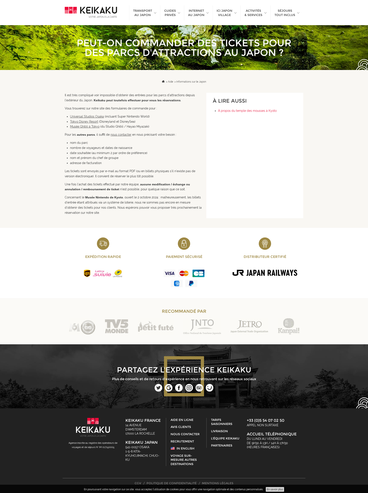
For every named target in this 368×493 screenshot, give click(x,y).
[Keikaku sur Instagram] (189, 391)
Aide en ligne (182, 420)
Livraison (219, 431)
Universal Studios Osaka (87, 116)
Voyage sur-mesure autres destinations (184, 460)
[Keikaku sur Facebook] (179, 391)
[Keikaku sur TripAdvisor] (199, 391)
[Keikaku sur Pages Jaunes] (209, 391)
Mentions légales (217, 483)
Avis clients (181, 427)
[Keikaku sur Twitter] (158, 391)
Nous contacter (185, 434)
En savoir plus (275, 489)
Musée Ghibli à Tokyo (84, 126)
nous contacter (121, 134)
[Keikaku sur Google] (168, 391)
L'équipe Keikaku (225, 438)
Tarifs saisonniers (221, 422)
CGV (138, 483)
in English (185, 448)
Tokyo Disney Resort (84, 121)
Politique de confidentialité (172, 483)
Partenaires (221, 445)
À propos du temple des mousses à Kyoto (247, 110)
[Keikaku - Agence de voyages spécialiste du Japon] (91, 12)
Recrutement (182, 441)
